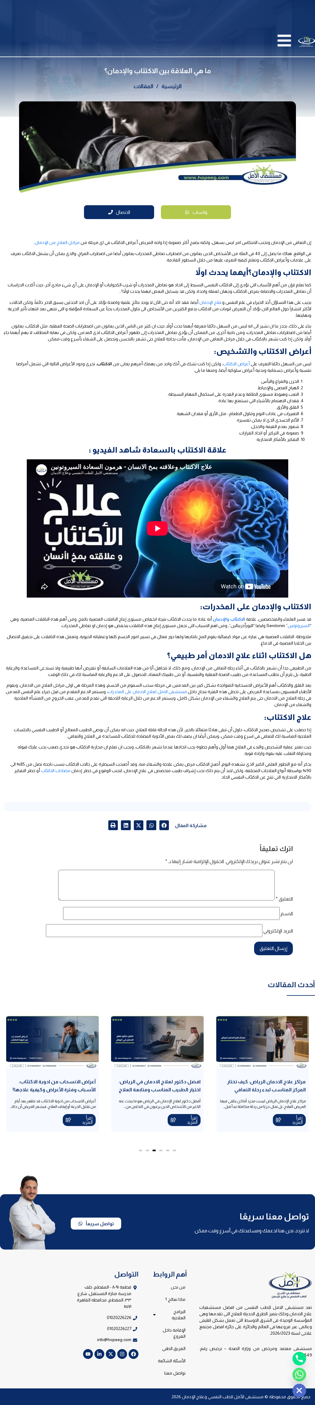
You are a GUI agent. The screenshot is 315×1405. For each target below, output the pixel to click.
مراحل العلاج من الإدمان (57, 242)
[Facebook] (133, 1354)
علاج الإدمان (210, 302)
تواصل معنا (174, 1373)
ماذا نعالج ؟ (175, 1299)
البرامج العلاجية (178, 1314)
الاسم (287, 913)
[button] (164, 825)
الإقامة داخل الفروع (174, 1333)
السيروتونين (299, 625)
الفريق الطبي (173, 1348)
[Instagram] (122, 1354)
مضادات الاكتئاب (55, 770)
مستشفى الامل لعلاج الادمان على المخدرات (147, 691)
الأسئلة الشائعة (171, 1360)
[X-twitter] (111, 1354)
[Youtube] (88, 1354)
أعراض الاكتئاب (236, 363)
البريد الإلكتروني (278, 930)
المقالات (143, 86)
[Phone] (299, 1358)
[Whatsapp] (299, 1374)
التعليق (284, 899)
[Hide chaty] (299, 1390)
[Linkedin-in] (99, 1354)
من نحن (178, 1287)
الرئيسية (171, 86)
